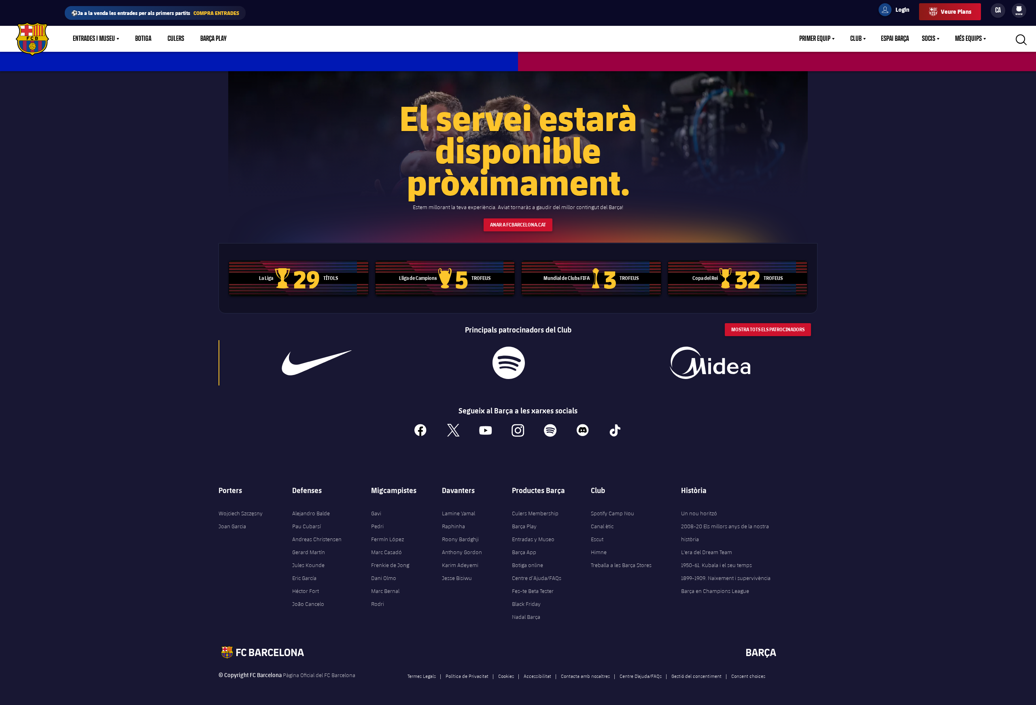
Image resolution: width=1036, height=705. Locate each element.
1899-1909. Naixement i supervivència (726, 578)
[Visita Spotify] (508, 363)
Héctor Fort (305, 591)
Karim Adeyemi (460, 565)
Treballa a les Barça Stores (621, 565)
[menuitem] (1019, 9)
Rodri (377, 604)
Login (897, 11)
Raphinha (453, 526)
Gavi (376, 513)
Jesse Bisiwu (457, 578)
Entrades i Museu (94, 38)
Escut (597, 539)
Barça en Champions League (715, 591)
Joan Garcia (232, 526)
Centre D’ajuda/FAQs (641, 676)
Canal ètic (602, 526)
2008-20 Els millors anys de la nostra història (725, 532)
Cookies (506, 676)
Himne (599, 552)
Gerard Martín (308, 552)
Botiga (143, 38)
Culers (176, 38)
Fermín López (387, 539)
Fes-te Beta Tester (533, 591)
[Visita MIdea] (709, 363)
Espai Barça (895, 38)
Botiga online (527, 565)
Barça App (524, 552)
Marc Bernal (385, 591)
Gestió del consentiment (696, 676)
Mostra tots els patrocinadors (768, 329)
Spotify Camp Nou (612, 513)
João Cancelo (308, 604)
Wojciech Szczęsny (241, 513)
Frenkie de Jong (390, 565)
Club (856, 38)
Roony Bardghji (460, 539)
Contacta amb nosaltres (585, 676)
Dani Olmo (383, 578)
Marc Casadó (386, 552)
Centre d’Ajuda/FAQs (536, 578)
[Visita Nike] (317, 363)
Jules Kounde (308, 565)
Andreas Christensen (317, 539)
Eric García (304, 578)
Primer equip (814, 38)
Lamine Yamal (458, 513)
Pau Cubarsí (306, 526)
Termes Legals (422, 676)
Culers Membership (535, 513)
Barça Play (213, 38)
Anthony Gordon (462, 552)
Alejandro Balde (311, 513)
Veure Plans (956, 11)
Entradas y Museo (533, 539)
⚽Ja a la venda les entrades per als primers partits (155, 12)
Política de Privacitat (467, 676)
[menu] (1019, 10)
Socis (928, 38)
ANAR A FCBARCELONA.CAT (518, 225)
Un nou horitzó (699, 513)
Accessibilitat (537, 676)
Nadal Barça (526, 617)
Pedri (377, 526)
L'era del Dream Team (706, 552)
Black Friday (526, 604)
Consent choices (748, 676)
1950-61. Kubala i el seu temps (716, 565)
